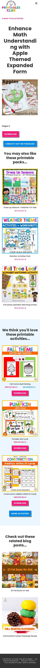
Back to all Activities (13, 18)
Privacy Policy (28, 661)
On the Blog (28, 387)
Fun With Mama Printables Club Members (15, 6)
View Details (10, 387)
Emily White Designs (27, 663)
